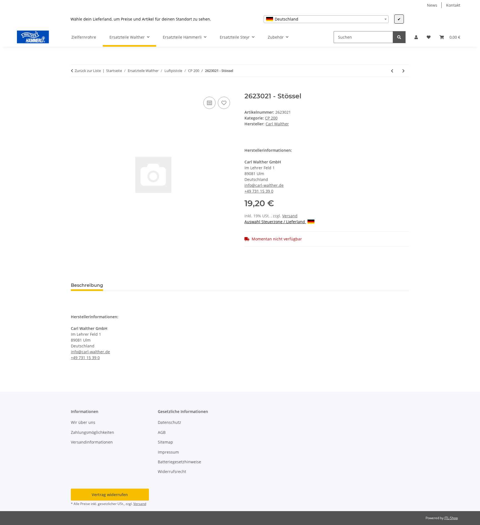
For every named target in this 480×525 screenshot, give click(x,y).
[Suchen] (399, 37)
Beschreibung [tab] (87, 285)
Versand (290, 215)
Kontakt (453, 5)
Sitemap (165, 442)
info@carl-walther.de (264, 185)
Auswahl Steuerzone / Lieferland (275, 221)
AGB (162, 432)
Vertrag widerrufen (110, 494)
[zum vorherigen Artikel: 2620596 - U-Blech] (392, 71)
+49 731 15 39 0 (258, 191)
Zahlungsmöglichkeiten (92, 432)
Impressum (168, 452)
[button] (416, 37)
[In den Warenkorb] (75, 89)
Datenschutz (169, 422)
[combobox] (326, 19)
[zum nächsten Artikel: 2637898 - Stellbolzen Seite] (403, 71)
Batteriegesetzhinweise (179, 461)
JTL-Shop (451, 518)
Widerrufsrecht (172, 471)
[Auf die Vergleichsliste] (209, 103)
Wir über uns (83, 422)
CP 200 (271, 118)
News (432, 5)
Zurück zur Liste (88, 70)
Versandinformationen (92, 442)
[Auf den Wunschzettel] (224, 103)
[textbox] (326, 19)
